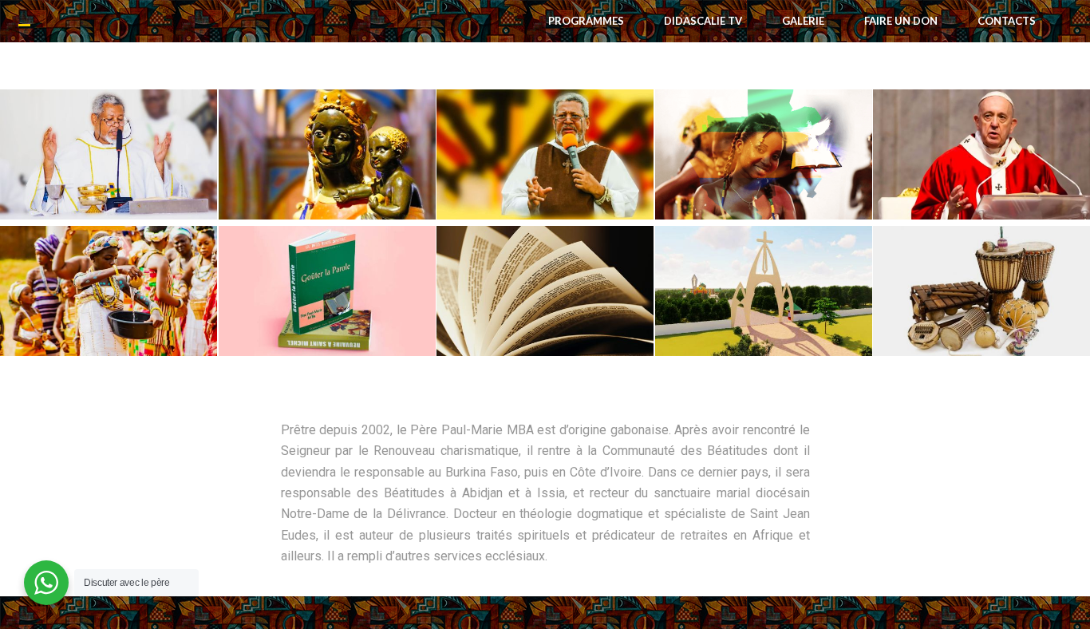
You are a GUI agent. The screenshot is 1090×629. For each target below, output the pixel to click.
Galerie (803, 20)
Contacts (1006, 20)
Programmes (586, 20)
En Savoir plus (108, 174)
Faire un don (901, 20)
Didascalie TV (703, 20)
